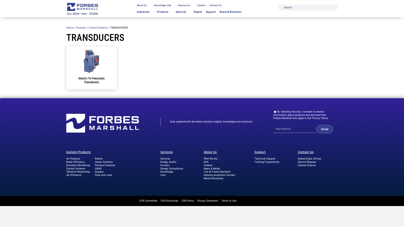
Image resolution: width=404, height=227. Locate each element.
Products (81, 27)
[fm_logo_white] (102, 115)
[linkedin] (314, 171)
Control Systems (98, 27)
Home (69, 27)
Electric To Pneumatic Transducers (91, 80)
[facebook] (299, 171)
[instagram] (304, 171)
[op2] (90, 3)
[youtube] (309, 171)
